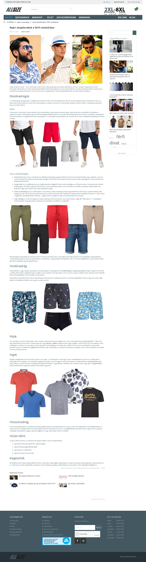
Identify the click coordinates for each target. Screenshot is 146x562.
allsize (123, 144)
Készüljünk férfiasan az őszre (29, 476)
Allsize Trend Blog (23, 22)
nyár (74, 468)
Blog (103, 468)
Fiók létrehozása (134, 2)
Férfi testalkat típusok (76, 476)
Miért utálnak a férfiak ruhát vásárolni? (122, 113)
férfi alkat (127, 144)
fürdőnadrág (81, 468)
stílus (63, 468)
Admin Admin (25, 32)
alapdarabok (94, 468)
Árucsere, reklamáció (51, 529)
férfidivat (114, 147)
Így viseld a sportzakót (76, 483)
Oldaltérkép (48, 526)
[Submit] (134, 33)
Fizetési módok (16, 529)
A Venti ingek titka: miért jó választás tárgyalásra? (121, 96)
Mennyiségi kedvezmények (53, 535)
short (88, 468)
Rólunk (13, 523)
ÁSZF (13, 526)
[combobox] (52, 9)
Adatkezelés (15, 535)
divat (111, 137)
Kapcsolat (107, 2)
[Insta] (83, 541)
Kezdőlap (10, 22)
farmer (132, 144)
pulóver (116, 147)
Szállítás (47, 521)
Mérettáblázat (49, 532)
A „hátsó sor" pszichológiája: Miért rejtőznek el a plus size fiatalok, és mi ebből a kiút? (121, 56)
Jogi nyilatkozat (16, 532)
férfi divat (68, 468)
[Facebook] (77, 541)
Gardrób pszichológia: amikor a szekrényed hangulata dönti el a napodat (120, 77)
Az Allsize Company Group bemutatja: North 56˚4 (37, 483)
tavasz (112, 147)
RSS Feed (121, 153)
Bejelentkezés (119, 2)
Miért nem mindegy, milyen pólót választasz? (120, 131)
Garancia (47, 523)
